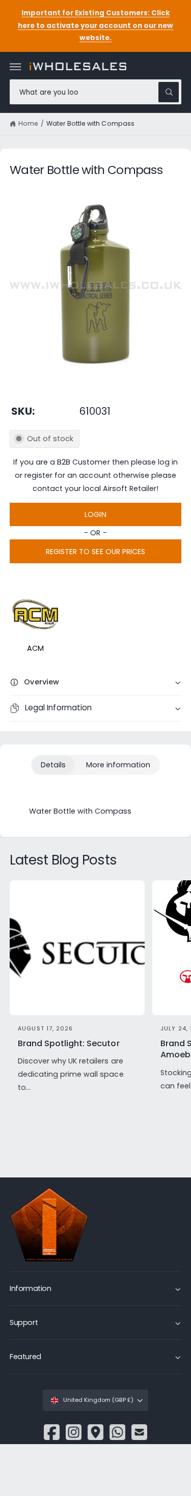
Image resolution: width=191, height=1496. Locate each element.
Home (28, 123)
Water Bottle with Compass (90, 123)
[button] (15, 66)
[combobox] (95, 91)
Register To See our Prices (95, 551)
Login (95, 514)
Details (53, 765)
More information (118, 765)
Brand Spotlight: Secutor (68, 1043)
